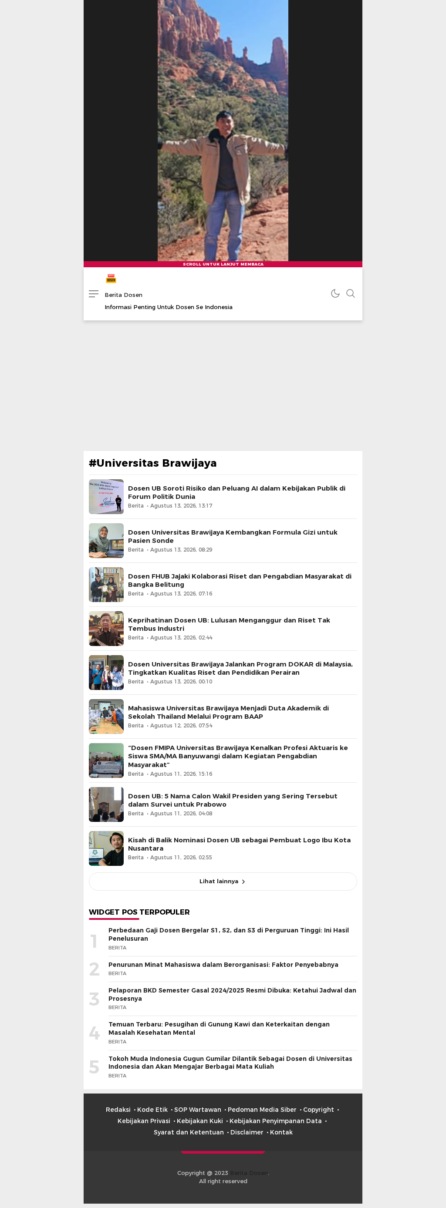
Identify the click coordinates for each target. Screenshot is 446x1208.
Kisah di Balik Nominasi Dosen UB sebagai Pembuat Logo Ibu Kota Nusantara (239, 844)
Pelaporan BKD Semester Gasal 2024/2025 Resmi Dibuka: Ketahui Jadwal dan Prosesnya (232, 994)
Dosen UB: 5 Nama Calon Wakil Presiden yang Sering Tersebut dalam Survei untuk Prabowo (233, 800)
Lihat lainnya (218, 881)
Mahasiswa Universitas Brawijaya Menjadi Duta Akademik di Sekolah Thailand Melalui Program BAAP (228, 712)
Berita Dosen (123, 295)
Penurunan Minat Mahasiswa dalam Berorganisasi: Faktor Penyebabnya (223, 964)
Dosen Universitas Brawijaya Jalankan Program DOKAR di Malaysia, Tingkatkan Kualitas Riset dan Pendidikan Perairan (240, 668)
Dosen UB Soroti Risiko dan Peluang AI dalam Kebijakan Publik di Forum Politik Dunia (236, 493)
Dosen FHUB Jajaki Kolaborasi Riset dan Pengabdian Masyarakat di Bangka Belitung (239, 580)
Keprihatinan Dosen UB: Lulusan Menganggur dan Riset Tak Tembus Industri (229, 624)
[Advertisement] (223, 386)
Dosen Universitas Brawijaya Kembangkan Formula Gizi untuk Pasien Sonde (233, 536)
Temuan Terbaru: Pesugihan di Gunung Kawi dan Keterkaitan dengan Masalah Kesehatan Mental (219, 1028)
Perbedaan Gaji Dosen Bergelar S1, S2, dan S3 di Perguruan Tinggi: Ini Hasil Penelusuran (228, 934)
